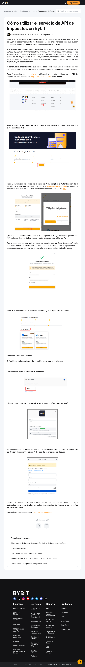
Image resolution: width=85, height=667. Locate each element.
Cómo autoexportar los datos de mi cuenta (26, 553)
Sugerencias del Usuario (51, 632)
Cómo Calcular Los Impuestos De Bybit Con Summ (29, 563)
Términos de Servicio (51, 664)
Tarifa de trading (49, 642)
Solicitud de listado (35, 638)
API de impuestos (34, 651)
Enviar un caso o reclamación (50, 614)
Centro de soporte (50, 626)
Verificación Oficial (50, 652)
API (47, 647)
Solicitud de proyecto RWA (35, 644)
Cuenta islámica (19, 645)
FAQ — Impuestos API (18, 548)
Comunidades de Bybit (18, 619)
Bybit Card (65, 625)
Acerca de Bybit (19, 608)
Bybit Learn (50, 637)
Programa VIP (36, 621)
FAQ (47, 608)
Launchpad (65, 621)
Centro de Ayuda (50, 620)
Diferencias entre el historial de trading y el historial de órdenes (34, 558)
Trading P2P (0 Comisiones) (35, 615)
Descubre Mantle (16, 613)
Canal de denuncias (17, 636)
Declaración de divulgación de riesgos (18, 629)
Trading (64, 608)
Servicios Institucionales (36, 632)
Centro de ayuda (10, 11)
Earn (62, 617)
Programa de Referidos (35, 626)
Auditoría (34, 656)
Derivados (64, 612)
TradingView (65, 629)
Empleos (16, 641)
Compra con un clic (35, 609)
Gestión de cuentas (27, 11)
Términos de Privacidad (65, 664)
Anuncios (16, 624)
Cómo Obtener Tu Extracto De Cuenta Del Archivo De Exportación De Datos (38, 543)
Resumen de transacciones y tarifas (19, 651)
